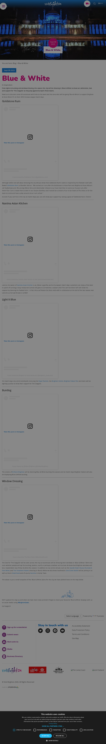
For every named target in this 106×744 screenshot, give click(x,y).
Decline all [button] (60, 736)
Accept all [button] (45, 736)
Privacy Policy (53, 723)
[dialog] (53, 727)
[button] (53, 726)
